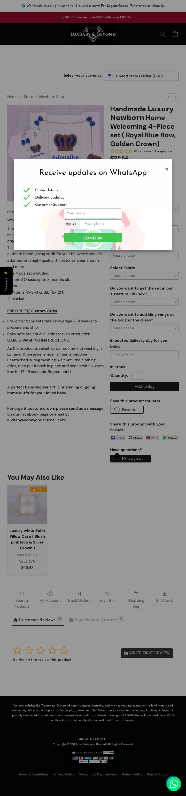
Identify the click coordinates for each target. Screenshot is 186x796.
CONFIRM (93, 238)
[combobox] (72, 224)
